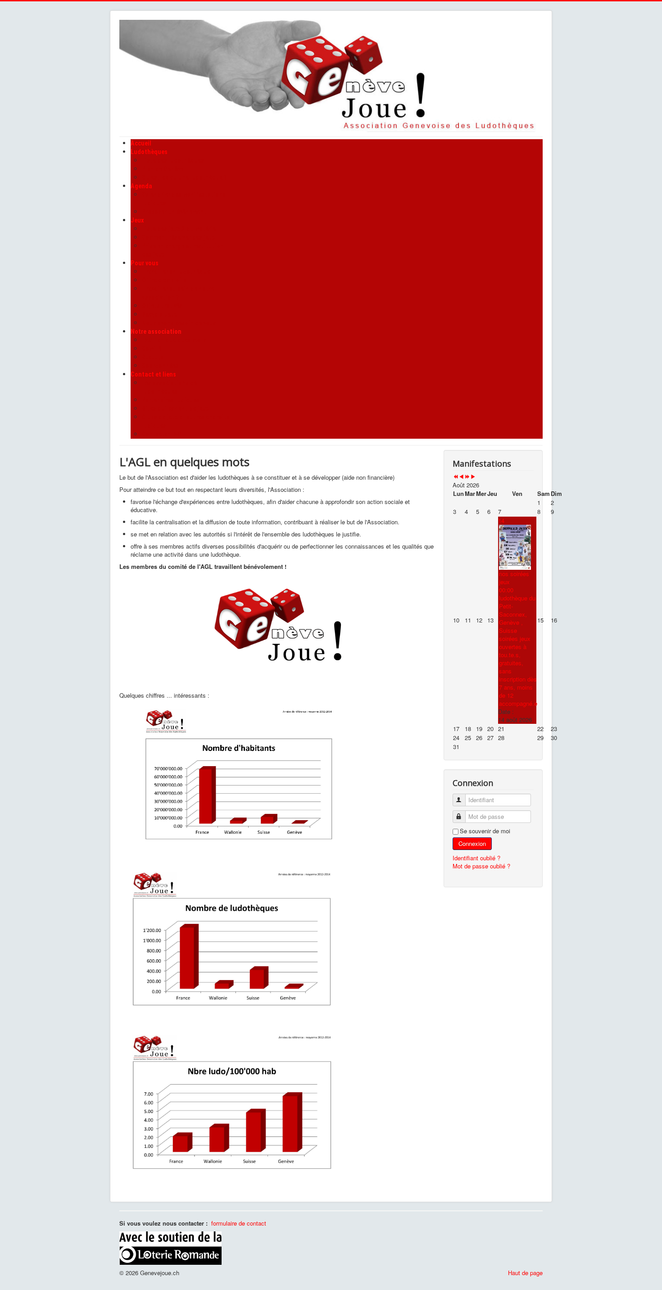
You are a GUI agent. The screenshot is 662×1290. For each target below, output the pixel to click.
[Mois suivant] (473, 476)
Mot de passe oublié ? (481, 866)
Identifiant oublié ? (476, 858)
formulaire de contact (238, 1223)
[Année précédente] (455, 476)
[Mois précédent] (461, 476)
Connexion (472, 843)
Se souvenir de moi (485, 831)
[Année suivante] (467, 476)
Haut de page (525, 1272)
